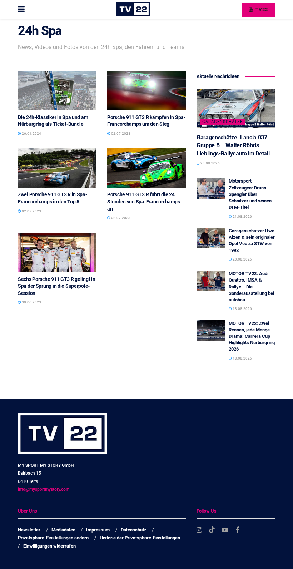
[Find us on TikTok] (212, 530)
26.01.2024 (31, 133)
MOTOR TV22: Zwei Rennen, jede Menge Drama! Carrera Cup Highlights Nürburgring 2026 (252, 336)
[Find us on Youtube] (225, 530)
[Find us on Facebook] (237, 530)
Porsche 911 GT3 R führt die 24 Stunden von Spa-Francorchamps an (143, 201)
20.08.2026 (242, 259)
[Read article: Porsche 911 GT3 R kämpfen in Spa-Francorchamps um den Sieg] (146, 90)
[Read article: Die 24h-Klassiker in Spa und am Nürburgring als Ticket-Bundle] (57, 90)
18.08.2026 (242, 309)
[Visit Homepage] (133, 9)
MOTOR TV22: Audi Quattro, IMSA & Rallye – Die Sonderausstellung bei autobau (251, 286)
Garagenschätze (222, 121)
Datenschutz (133, 530)
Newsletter (29, 530)
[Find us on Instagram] (199, 530)
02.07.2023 (120, 133)
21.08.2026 (242, 216)
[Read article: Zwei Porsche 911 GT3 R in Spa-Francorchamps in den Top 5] (57, 168)
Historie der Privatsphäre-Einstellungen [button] (140, 537)
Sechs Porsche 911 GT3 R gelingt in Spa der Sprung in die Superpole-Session (56, 286)
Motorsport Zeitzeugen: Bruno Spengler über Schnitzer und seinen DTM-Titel (250, 194)
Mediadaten (63, 530)
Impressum (98, 530)
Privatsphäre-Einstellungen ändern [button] (53, 537)
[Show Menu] (21, 9)
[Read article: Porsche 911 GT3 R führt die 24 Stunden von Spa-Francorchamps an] (146, 168)
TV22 (261, 9)
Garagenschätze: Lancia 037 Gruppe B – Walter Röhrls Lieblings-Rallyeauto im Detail (233, 145)
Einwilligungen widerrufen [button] (49, 546)
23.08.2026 (210, 163)
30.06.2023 (31, 302)
